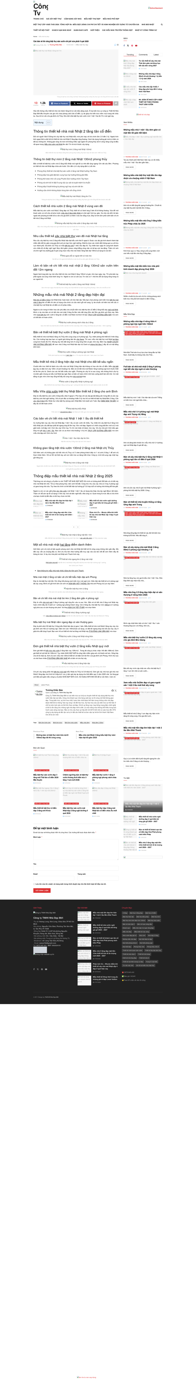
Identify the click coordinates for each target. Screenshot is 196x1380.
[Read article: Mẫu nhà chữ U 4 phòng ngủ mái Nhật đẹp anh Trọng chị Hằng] (143, 430)
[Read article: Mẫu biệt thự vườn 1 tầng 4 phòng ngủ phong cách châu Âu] (105, 763)
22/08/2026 (94, 508)
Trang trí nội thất (151, 962)
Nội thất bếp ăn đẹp (145, 939)
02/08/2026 (94, 519)
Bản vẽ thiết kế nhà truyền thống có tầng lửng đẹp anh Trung (142, 503)
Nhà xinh (142, 935)
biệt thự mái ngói (60, 671)
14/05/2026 (96, 783)
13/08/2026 (143, 837)
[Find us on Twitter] (128, 45)
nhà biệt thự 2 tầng (66, 412)
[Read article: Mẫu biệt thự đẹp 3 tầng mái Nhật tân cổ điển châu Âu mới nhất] (105, 796)
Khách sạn (126, 928)
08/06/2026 (143, 372)
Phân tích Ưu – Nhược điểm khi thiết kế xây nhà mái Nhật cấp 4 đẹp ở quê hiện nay (103, 514)
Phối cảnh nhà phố (52, 562)
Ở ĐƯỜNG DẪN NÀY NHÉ (57, 658)
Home (35, 36)
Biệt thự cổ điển (151, 913)
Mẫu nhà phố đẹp (111, 18)
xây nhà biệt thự (65, 236)
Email (35, 874)
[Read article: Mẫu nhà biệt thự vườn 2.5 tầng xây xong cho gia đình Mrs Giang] (143, 656)
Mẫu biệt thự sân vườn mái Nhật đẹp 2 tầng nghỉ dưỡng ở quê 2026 (75, 810)
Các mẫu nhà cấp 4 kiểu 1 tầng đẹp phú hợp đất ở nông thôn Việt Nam (150, 89)
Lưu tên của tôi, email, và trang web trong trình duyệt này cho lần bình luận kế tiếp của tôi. (71, 884)
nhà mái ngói (48, 602)
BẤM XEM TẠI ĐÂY (108, 401)
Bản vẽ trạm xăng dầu (144, 924)
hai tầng (115, 339)
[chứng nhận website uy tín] (53, 959)
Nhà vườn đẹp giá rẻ (129, 935)
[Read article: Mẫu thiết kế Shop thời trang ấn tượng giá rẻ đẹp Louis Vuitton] (84, 980)
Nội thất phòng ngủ (146, 943)
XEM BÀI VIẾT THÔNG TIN (79, 583)
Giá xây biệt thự (53, 18)
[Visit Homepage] (40, 8)
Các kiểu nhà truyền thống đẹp (117, 30)
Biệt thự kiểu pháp (143, 917)
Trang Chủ (38, 18)
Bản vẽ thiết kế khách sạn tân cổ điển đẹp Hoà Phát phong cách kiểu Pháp (150, 832)
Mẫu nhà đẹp (85, 722)
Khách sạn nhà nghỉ (61, 30)
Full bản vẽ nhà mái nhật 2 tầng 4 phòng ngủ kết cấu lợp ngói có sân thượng (142, 368)
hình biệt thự (41, 314)
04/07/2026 (143, 507)
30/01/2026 (96, 816)
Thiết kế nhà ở (144, 958)
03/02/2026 (143, 553)
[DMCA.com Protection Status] (40, 950)
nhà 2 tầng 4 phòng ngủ (53, 616)
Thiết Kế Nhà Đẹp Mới (51, 997)
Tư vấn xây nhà (128, 965)
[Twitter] (115, 690)
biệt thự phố (69, 245)
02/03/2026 (67, 816)
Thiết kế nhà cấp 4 (129, 954)
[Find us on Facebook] (124, 46)
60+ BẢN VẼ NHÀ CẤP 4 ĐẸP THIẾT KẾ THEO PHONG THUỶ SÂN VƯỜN (150, 102)
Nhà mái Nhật (148, 24)
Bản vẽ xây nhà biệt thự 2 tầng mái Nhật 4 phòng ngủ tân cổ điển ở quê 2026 (143, 458)
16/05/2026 (67, 783)
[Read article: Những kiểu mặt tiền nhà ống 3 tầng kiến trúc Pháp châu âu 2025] (143, 236)
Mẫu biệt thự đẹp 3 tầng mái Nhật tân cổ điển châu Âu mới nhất (104, 810)
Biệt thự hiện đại (45, 722)
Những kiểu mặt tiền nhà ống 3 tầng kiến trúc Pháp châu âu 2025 (142, 222)
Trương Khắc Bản (56, 45)
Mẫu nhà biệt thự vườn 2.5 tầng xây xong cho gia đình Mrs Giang (143, 638)
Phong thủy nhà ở (153, 947)
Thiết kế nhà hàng (144, 954)
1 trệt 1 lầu (69, 355)
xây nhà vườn (61, 491)
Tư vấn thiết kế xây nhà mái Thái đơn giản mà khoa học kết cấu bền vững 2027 (149, 63)
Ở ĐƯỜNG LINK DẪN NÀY (99, 631)
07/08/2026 (49, 519)
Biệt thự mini (57, 722)
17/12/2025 (143, 293)
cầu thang (80, 339)
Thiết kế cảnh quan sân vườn (132, 950)
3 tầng (125, 913)
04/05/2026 (37, 814)
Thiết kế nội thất (41, 30)
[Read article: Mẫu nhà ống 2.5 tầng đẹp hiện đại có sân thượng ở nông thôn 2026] (143, 610)
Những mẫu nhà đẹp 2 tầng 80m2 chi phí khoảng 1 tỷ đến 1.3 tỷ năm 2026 (150, 76)
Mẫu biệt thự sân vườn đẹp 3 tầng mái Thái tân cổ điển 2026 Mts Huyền (45, 777)
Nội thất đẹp (127, 947)
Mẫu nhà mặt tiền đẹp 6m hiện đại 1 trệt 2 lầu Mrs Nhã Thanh (59, 501)
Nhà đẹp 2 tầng (97, 722)
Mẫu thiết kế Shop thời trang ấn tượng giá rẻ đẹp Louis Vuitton (105, 978)
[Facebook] (112, 690)
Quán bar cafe (81, 30)
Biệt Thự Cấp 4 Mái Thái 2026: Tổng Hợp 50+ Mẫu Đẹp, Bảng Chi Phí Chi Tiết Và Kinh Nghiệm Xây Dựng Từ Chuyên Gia (86, 24)
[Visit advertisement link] (155, 7)
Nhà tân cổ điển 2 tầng (41, 300)
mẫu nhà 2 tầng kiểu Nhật (71, 213)
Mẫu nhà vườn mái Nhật (53, 144)
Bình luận (37, 837)
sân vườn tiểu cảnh (86, 538)
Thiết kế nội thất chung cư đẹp (133, 962)
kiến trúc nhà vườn (53, 650)
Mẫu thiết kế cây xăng (141, 932)
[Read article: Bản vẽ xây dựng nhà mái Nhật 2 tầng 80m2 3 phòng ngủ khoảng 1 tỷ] (143, 565)
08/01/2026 (143, 462)
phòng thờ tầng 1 (96, 344)
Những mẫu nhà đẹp (129, 939)
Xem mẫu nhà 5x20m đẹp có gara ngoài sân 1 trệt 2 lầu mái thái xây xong (142, 684)
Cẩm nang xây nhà (73, 18)
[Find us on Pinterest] (132, 46)
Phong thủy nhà (139, 947)
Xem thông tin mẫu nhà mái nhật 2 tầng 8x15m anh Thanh (60, 570)
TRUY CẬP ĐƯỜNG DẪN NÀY (100, 314)
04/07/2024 (143, 643)
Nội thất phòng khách (130, 943)
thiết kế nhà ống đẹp (129, 958)
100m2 (107, 605)
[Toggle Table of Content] (47, 122)
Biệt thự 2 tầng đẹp (136, 913)
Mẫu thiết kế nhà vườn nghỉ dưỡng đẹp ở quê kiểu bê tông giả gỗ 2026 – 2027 (103, 502)
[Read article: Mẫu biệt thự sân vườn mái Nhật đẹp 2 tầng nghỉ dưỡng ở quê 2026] (76, 796)
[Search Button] (162, 24)
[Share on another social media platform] (115, 103)
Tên (34, 864)
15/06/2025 (70, 45)
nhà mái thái (77, 376)
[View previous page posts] (74, 527)
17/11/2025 (143, 327)
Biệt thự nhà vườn (71, 722)
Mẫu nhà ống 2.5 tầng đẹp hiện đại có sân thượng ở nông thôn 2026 (143, 593)
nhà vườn (52, 391)
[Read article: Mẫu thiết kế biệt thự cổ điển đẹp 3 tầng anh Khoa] (46, 796)
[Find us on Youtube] (136, 46)
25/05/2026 (37, 783)
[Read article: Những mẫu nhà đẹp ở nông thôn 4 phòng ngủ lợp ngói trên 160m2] (143, 339)
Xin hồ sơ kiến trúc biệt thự (145, 965)
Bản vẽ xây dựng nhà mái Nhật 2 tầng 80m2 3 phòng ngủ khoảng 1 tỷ (141, 548)
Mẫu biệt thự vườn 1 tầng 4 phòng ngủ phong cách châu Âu (104, 777)
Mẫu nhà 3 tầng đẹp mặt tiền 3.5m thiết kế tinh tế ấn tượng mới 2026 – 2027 (59, 514)
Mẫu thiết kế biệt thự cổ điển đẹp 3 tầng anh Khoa (45, 809)
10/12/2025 (143, 202)
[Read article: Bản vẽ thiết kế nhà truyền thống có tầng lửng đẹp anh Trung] (143, 520)
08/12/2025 (143, 248)
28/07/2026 (143, 157)
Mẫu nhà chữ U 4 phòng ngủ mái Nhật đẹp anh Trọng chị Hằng (141, 413)
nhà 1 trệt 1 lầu (48, 430)
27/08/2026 (49, 505)
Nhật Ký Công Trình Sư (146, 30)
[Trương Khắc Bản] (39, 692)
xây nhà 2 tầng (38, 401)
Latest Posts (45, 685)
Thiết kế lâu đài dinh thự (153, 950)
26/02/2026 (143, 598)
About (36, 685)
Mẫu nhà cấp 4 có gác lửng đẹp (143, 928)
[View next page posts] (78, 527)
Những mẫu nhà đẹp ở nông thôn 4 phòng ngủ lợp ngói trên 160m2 (140, 322)
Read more (131, 167)
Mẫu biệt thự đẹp (92, 18)
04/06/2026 (143, 688)
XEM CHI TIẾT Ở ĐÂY (76, 607)
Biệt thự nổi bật (131, 603)
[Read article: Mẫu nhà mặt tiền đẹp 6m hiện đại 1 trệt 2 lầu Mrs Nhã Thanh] (38, 503)
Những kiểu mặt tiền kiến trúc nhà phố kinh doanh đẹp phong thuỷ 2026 (141, 268)
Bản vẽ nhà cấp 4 (128, 924)
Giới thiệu (95, 30)
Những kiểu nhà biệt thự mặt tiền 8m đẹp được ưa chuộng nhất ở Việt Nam (143, 177)
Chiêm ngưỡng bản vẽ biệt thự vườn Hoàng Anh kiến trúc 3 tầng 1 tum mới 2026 (75, 777)
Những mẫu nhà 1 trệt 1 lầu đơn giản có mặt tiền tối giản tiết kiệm (142, 131)
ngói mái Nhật (113, 309)
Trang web (82, 874)
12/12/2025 (143, 417)
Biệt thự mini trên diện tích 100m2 (134, 920)
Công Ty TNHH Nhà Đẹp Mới (62, 692)
